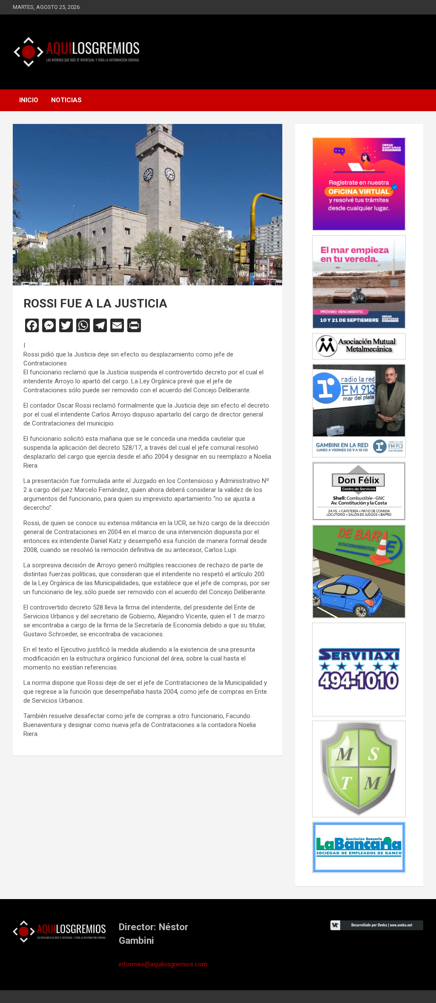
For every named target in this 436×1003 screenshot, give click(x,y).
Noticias (66, 100)
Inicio (28, 100)
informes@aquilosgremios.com (163, 964)
